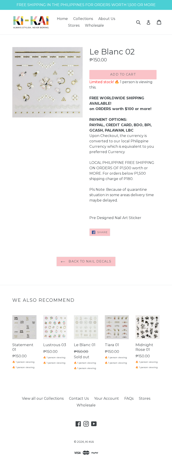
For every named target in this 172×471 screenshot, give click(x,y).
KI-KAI (89, 441)
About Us (106, 19)
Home (62, 19)
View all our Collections (43, 398)
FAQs (128, 398)
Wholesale (94, 25)
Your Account (106, 398)
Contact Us (79, 398)
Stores (74, 25)
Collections (83, 19)
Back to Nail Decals (89, 261)
